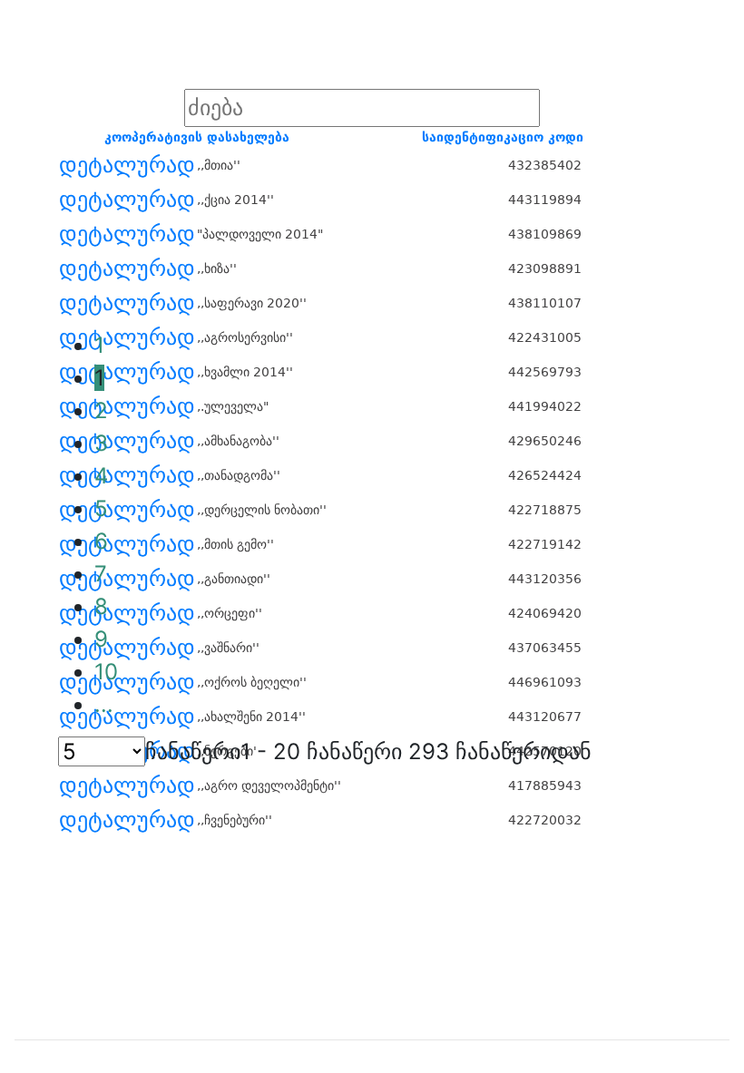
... (103, 704)
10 (106, 671)
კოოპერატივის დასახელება (196, 137)
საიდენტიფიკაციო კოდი (502, 137)
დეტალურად (127, 165)
